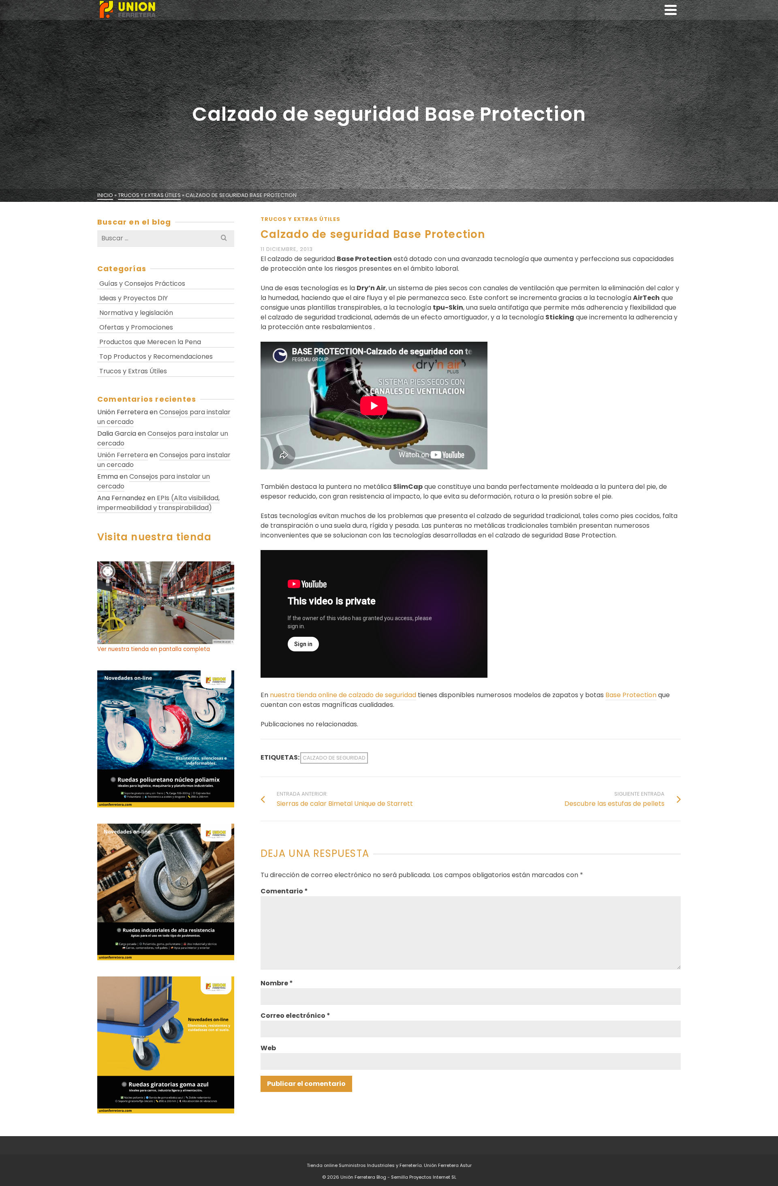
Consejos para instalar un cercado (164, 416)
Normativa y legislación (136, 312)
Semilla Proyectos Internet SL (423, 1177)
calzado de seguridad (334, 758)
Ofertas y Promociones (136, 327)
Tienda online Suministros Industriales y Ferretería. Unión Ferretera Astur (389, 1165)
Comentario (284, 891)
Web (268, 1048)
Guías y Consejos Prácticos (142, 283)
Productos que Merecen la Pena (150, 342)
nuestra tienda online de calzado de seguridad (343, 695)
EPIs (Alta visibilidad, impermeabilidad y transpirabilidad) (158, 502)
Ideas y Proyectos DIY (133, 298)
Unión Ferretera (122, 455)
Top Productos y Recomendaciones (156, 356)
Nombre (277, 983)
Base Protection (630, 695)
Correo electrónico (295, 1015)
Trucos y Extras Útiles (300, 219)
